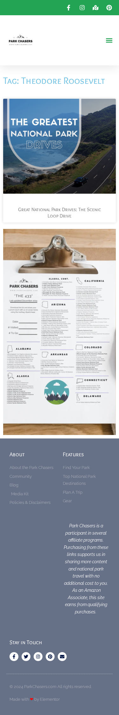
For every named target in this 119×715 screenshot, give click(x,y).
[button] (109, 40)
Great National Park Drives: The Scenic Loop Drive (59, 212)
